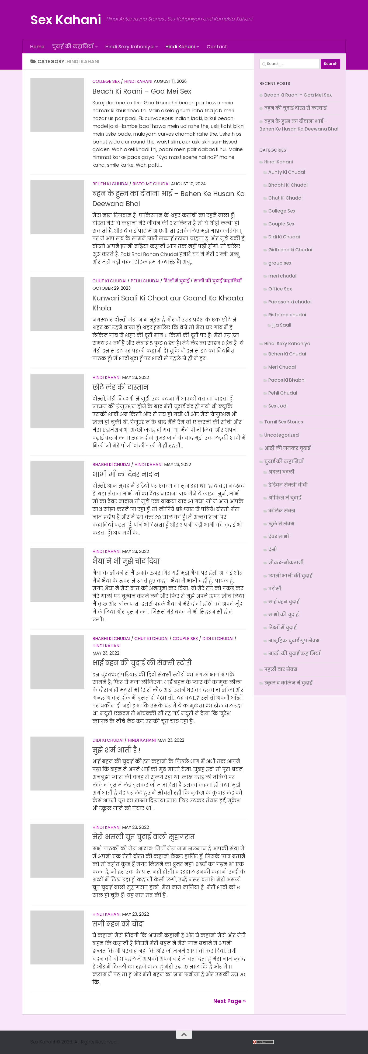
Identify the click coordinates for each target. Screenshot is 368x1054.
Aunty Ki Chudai (286, 172)
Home (37, 46)
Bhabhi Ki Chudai (111, 464)
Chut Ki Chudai (109, 281)
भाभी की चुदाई (283, 614)
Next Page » (229, 1001)
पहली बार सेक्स (280, 669)
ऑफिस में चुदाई (284, 498)
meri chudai (282, 276)
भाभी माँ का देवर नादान (125, 474)
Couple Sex (185, 638)
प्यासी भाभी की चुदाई (290, 576)
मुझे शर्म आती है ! (116, 750)
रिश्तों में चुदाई (176, 281)
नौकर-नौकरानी (286, 562)
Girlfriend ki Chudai (290, 250)
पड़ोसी (275, 589)
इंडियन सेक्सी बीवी (288, 485)
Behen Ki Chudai (110, 184)
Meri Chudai (282, 367)
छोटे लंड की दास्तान (120, 387)
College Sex (106, 81)
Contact (217, 46)
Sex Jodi (277, 406)
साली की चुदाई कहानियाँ (218, 281)
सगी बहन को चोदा (118, 924)
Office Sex (280, 289)
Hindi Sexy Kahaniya (129, 46)
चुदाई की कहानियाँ (72, 46)
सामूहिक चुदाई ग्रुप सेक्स (294, 640)
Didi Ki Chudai (217, 638)
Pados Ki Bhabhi (286, 380)
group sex (279, 263)
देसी (272, 549)
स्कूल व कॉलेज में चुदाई (288, 683)
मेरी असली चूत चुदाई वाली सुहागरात (143, 837)
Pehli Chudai (145, 281)
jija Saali (281, 325)
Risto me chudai (151, 184)
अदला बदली (281, 472)
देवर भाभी (278, 536)
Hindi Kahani (180, 46)
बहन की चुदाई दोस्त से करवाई (295, 108)
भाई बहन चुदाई (283, 601)
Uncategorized (281, 435)
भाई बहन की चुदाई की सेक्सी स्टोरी (142, 663)
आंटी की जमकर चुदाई (287, 448)
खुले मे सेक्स (281, 524)
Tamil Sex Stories (283, 422)
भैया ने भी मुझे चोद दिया (126, 561)
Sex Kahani (65, 20)
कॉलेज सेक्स (281, 511)
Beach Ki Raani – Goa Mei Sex (141, 91)
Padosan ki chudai (289, 302)
